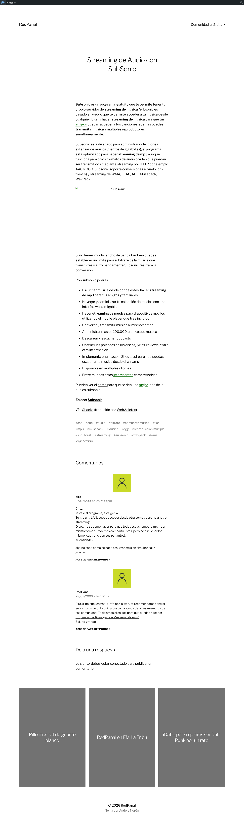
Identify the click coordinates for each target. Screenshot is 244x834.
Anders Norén (129, 810)
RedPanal (28, 24)
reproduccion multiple (149, 429)
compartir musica (137, 423)
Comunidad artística (206, 25)
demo (102, 385)
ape (90, 423)
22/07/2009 (84, 441)
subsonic (122, 435)
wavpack (139, 435)
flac (157, 423)
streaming (103, 435)
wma (154, 435)
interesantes (123, 375)
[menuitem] (3, 2)
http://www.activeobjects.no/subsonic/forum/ (107, 617)
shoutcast (84, 435)
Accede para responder (93, 559)
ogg (126, 429)
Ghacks (87, 410)
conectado (118, 664)
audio (101, 423)
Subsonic (83, 104)
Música (113, 429)
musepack (96, 429)
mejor (143, 385)
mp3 (80, 429)
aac (79, 423)
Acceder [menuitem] (11, 2)
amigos (81, 124)
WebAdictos (126, 410)
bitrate (115, 423)
